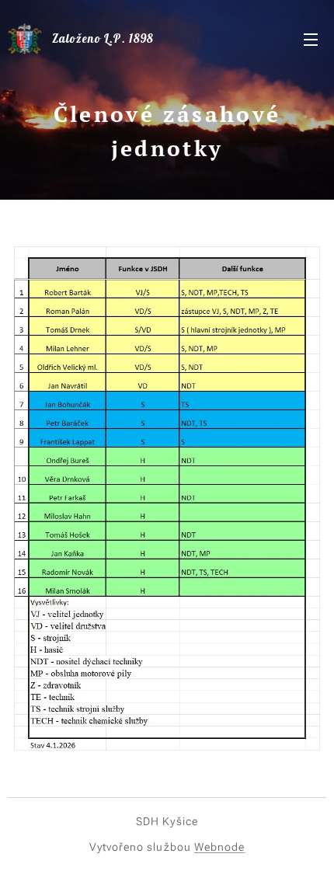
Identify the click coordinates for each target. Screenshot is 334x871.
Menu (310, 38)
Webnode (219, 847)
